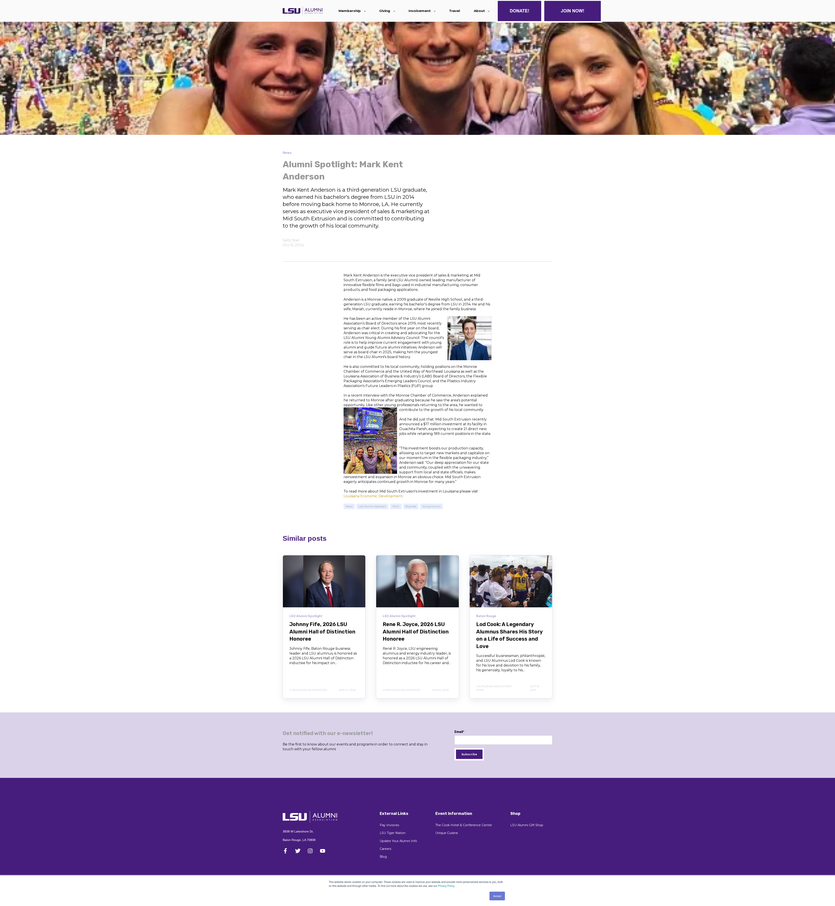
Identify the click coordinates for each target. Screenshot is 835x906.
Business (411, 506)
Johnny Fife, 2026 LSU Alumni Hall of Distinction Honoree (322, 631)
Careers (385, 849)
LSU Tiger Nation (393, 833)
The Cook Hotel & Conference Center (463, 825)
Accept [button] (497, 896)
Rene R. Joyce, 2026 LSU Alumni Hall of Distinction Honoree (416, 631)
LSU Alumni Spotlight (372, 506)
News (349, 506)
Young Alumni (431, 506)
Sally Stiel (291, 240)
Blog (383, 857)
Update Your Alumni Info (398, 841)
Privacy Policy (446, 886)
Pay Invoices (389, 825)
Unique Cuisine (446, 833)
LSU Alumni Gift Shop (526, 825)
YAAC (395, 506)
